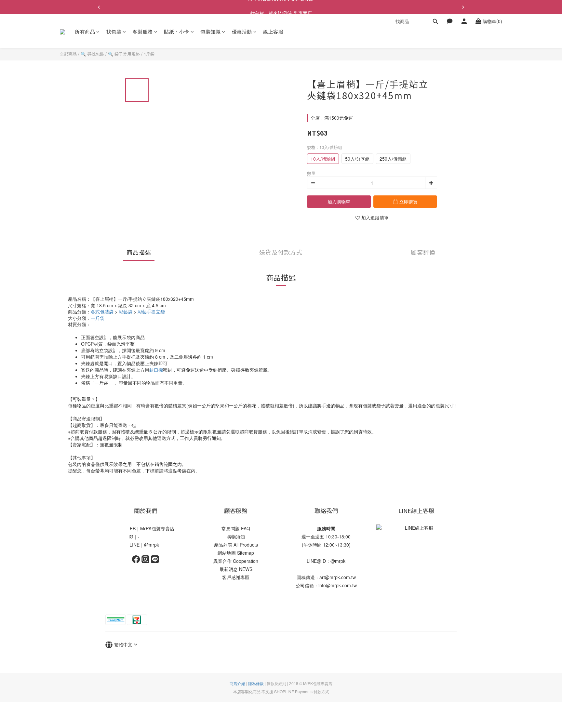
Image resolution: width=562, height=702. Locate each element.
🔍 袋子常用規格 (124, 54)
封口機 (156, 369)
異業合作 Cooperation (235, 561)
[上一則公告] (99, 7)
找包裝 (114, 31)
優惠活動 (242, 31)
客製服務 (143, 31)
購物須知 (236, 536)
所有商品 (85, 31)
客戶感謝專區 (235, 577)
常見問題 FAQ (235, 528)
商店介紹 (237, 683)
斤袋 (97, 318)
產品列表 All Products (236, 544)
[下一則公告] (463, 7)
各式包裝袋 (102, 311)
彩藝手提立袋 (151, 311)
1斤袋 (149, 54)
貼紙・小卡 (176, 31)
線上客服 (273, 31)
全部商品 (68, 54)
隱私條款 (256, 683)
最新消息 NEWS (236, 569)
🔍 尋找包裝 (92, 54)
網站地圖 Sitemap (236, 553)
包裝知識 (210, 31)
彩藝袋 (125, 311)
